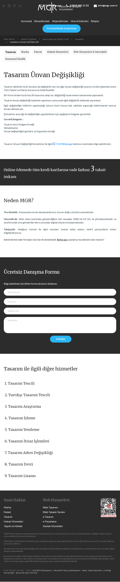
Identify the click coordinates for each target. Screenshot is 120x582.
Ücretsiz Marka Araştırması (61, 28)
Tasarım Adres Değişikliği (30, 453)
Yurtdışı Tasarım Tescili (29, 395)
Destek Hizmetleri (53, 526)
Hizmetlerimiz (42, 21)
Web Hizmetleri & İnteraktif (90, 51)
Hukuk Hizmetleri (57, 51)
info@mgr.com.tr (108, 5)
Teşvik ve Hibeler (13, 526)
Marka (25, 51)
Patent (38, 51)
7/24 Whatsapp (52, 5)
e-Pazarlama (49, 521)
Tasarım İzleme (21, 418)
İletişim (95, 21)
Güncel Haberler (79, 21)
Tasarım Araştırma (24, 406)
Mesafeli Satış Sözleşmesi (67, 570)
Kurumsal (26, 21)
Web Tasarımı (50, 507)
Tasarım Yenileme (23, 429)
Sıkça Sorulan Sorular (27, 573)
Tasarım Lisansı (22, 476)
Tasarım (8, 516)
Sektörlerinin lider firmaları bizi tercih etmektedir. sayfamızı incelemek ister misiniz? (54, 239)
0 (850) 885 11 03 (79, 5)
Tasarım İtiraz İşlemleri (28, 441)
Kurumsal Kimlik (15, 58)
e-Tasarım (48, 516)
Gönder (60, 339)
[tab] (11, 52)
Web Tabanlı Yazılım (54, 511)
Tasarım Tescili (21, 383)
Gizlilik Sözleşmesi (42, 570)
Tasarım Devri (20, 464)
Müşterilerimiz (60, 21)
